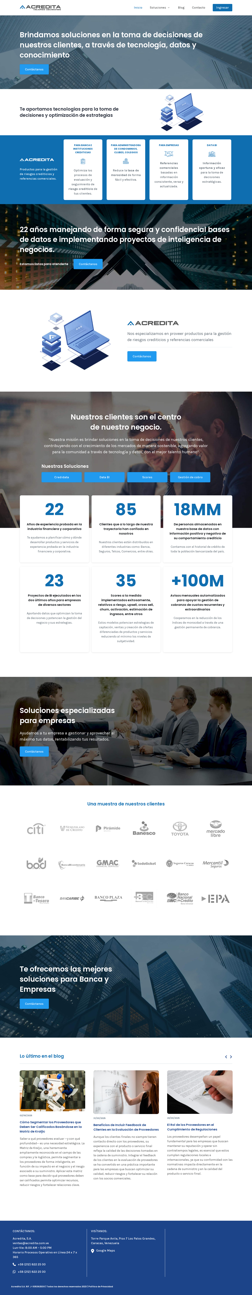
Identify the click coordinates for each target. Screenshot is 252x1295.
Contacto (198, 7)
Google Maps (105, 1250)
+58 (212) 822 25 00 (32, 1264)
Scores (147, 477)
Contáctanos (34, 69)
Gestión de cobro (190, 477)
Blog (181, 7)
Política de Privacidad (100, 1286)
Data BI (104, 477)
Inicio (138, 7)
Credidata (61, 477)
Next (231, 1057)
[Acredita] (40, 7)
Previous (226, 1057)
